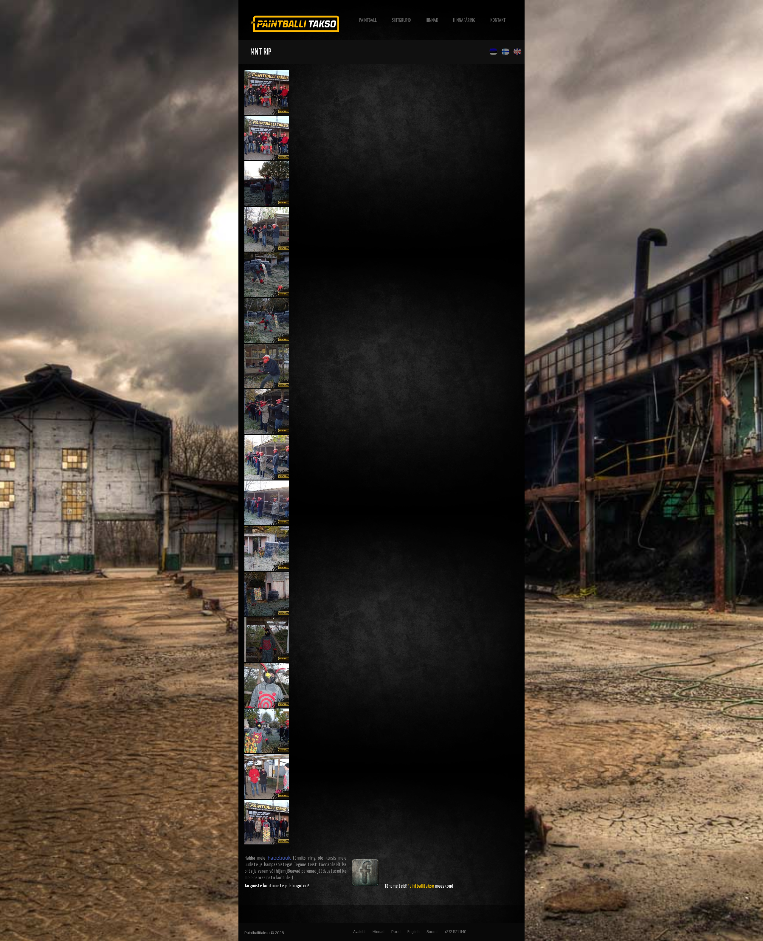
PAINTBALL (368, 20)
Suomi (432, 931)
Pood (396, 931)
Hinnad (378, 931)
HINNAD (432, 20)
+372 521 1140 (455, 931)
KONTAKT (497, 20)
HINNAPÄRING (464, 20)
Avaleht (359, 931)
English (413, 931)
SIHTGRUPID (401, 20)
